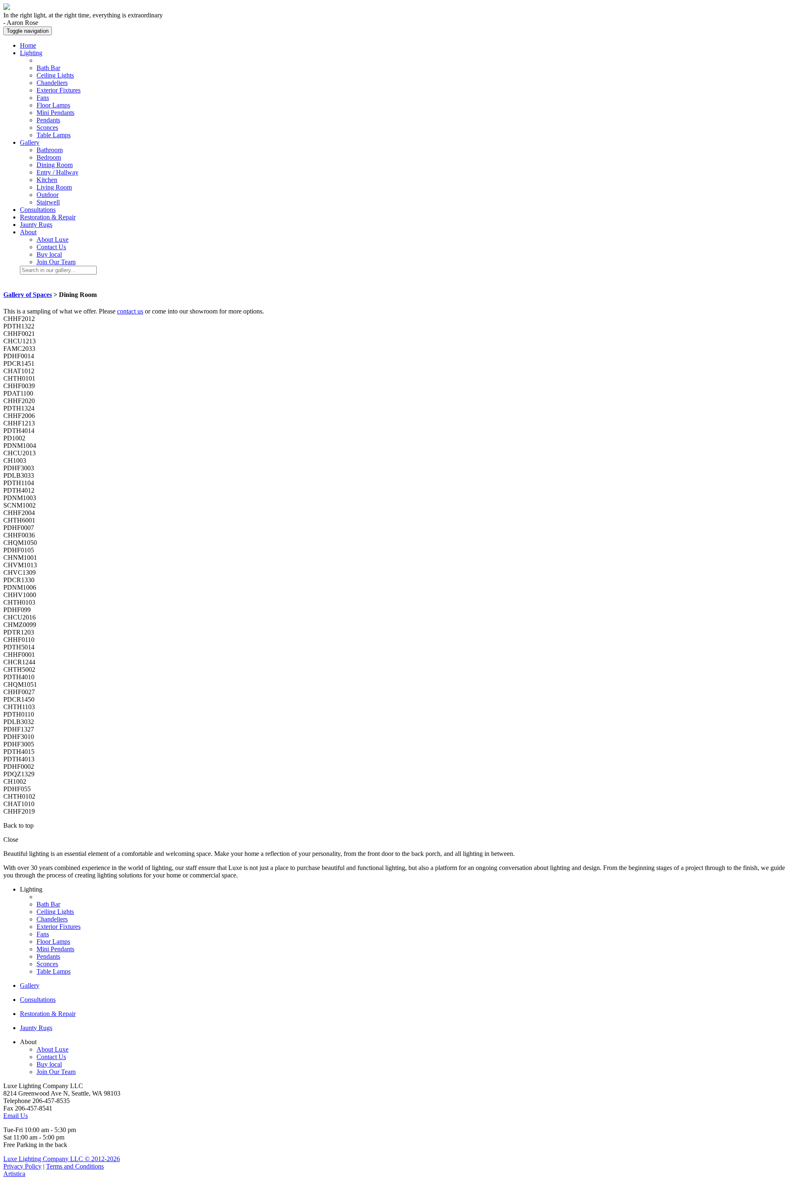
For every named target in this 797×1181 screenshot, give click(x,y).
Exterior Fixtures (59, 90)
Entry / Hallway (57, 172)
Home (28, 45)
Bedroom (49, 157)
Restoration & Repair (48, 217)
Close (10, 839)
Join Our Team (56, 261)
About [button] (28, 232)
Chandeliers (52, 82)
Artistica (14, 1173)
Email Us (15, 1115)
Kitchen (47, 179)
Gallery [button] (29, 142)
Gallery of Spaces (27, 294)
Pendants (48, 120)
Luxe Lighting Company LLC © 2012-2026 (61, 1158)
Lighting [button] (31, 52)
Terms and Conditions (75, 1166)
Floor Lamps (53, 105)
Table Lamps (54, 135)
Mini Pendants (55, 112)
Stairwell (48, 202)
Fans (43, 97)
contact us (130, 311)
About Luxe (52, 239)
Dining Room (55, 164)
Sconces (47, 127)
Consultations (38, 209)
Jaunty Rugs (36, 224)
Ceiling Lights (55, 75)
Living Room (54, 187)
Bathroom (50, 149)
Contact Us (51, 246)
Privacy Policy (22, 1166)
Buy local (49, 254)
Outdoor (48, 194)
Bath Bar (48, 67)
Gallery (29, 985)
